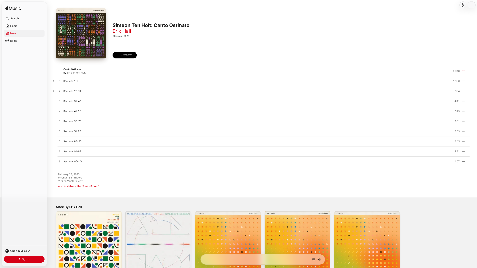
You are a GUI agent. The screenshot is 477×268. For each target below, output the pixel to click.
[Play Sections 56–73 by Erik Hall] (59, 121)
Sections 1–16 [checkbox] (71, 80)
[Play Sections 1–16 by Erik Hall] (59, 81)
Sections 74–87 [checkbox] (72, 131)
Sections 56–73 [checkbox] (72, 121)
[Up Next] (313, 259)
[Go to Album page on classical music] (462, 4)
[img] (13, 8)
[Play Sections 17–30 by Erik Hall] (59, 91)
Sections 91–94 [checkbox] (72, 151)
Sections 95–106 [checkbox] (73, 161)
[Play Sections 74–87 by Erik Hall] (59, 131)
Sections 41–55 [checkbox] (72, 111)
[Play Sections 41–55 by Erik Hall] (59, 111)
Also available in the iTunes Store (77, 186)
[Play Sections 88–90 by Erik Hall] (59, 141)
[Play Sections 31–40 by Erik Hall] (59, 101)
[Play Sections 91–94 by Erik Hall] (59, 151)
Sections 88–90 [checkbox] (72, 141)
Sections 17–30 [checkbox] (72, 91)
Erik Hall (122, 31)
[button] (24, 18)
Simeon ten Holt (76, 72)
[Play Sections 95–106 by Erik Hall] (59, 161)
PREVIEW (455, 81)
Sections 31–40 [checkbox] (72, 101)
